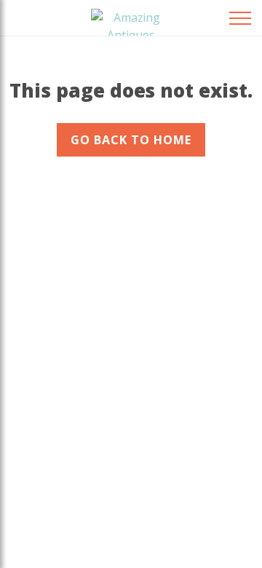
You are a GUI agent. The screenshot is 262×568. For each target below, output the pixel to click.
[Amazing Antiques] (131, 20)
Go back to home (131, 140)
